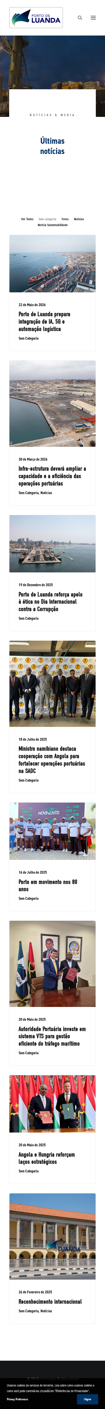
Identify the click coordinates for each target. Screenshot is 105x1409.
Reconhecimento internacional (50, 1301)
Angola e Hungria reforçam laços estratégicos (47, 1158)
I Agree (87, 1399)
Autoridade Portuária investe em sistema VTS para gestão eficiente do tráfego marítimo (52, 1036)
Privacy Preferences (17, 1399)
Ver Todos (27, 219)
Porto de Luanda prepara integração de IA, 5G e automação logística (44, 321)
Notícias (79, 219)
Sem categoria (47, 219)
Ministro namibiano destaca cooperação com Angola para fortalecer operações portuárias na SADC (52, 759)
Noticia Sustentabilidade (53, 225)
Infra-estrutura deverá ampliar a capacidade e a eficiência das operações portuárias (52, 476)
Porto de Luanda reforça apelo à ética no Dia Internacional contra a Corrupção (51, 602)
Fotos (65, 219)
